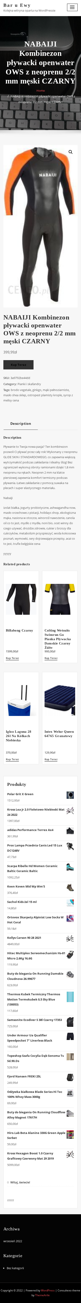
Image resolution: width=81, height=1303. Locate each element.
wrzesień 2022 (12, 1241)
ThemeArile (42, 1295)
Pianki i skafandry (29, 384)
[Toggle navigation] (72, 7)
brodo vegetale (21, 390)
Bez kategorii (15, 1268)
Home (40, 91)
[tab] (20, 425)
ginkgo (36, 390)
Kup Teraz (18, 365)
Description (20, 423)
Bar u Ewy (17, 5)
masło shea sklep (14, 395)
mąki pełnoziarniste (56, 390)
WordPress (48, 1290)
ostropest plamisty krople (44, 395)
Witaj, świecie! (20, 1182)
